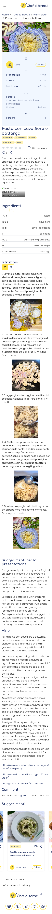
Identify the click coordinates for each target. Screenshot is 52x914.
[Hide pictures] (11, 267)
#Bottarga (7, 137)
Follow (41, 65)
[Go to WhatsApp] (43, 906)
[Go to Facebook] (17, 906)
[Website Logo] (34, 5)
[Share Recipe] (10, 153)
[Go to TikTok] (26, 906)
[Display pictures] (5, 267)
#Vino (19, 142)
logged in (21, 795)
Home (5, 14)
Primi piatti (40, 14)
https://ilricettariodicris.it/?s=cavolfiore (23, 783)
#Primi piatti (8, 142)
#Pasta (32, 137)
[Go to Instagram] (9, 906)
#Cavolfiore (20, 137)
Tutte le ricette (21, 14)
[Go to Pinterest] (34, 906)
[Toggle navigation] (5, 5)
